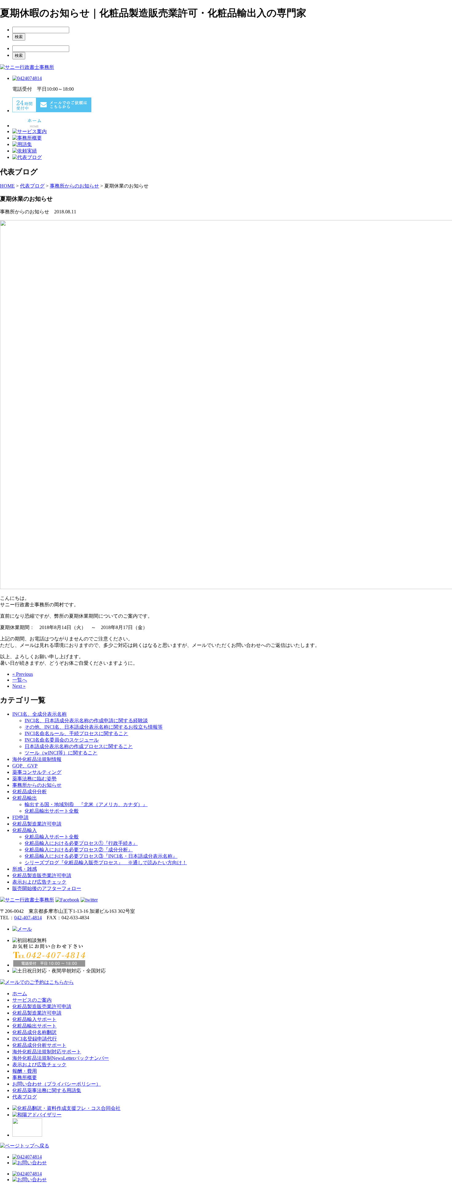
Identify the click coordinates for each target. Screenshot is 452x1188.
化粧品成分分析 (29, 791)
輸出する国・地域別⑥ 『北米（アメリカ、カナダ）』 (86, 804)
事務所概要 (24, 1077)
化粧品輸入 (24, 830)
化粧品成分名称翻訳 (34, 1032)
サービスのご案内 (32, 1000)
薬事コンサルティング (36, 772)
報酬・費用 (24, 1071)
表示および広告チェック (39, 882)
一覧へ (19, 680)
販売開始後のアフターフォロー (46, 888)
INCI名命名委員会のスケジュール (62, 740)
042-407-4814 (28, 917)
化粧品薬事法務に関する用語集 (46, 1090)
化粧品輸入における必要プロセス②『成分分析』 (79, 849)
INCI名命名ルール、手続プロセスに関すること (76, 733)
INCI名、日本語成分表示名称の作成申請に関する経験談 (86, 720)
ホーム (19, 993)
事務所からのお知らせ (36, 785)
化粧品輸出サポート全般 (52, 811)
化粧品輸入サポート (34, 1019)
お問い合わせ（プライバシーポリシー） (56, 1084)
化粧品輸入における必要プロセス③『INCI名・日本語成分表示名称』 (101, 856)
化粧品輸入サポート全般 (52, 836)
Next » (19, 686)
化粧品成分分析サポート (39, 1045)
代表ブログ (24, 1096)
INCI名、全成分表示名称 (39, 714)
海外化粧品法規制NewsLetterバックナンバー (60, 1058)
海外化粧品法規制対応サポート (46, 1051)
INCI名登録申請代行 (34, 1038)
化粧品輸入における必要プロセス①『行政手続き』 (81, 843)
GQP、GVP (25, 765)
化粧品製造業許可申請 (36, 823)
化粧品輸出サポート (34, 1025)
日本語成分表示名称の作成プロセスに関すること (79, 746)
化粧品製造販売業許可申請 (41, 875)
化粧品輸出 (24, 798)
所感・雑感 (24, 869)
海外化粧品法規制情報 (36, 759)
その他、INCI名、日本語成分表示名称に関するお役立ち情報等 (94, 727)
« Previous (22, 674)
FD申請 (20, 817)
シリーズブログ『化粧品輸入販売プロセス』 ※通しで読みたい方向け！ (106, 862)
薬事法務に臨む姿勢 (34, 778)
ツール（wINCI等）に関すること (61, 752)
